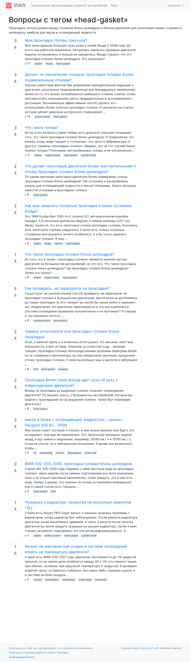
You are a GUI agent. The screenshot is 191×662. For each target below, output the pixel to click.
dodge (47, 243)
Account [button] (175, 5)
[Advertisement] (73, 608)
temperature (68, 579)
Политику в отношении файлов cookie (31, 652)
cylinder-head (88, 155)
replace (58, 243)
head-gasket (63, 63)
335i (53, 491)
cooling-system (42, 320)
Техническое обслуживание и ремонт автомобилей (69, 5)
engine (38, 63)
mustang (63, 369)
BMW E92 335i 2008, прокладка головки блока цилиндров (78, 464)
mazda (49, 63)
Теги (114, 5)
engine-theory (42, 116)
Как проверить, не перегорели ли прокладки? (67, 288)
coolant (38, 579)
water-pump (85, 579)
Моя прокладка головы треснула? (56, 40)
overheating (46, 452)
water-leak (90, 452)
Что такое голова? (41, 127)
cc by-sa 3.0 (146, 648)
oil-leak (60, 452)
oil (35, 452)
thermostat (100, 579)
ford (36, 369)
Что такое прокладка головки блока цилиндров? (69, 254)
